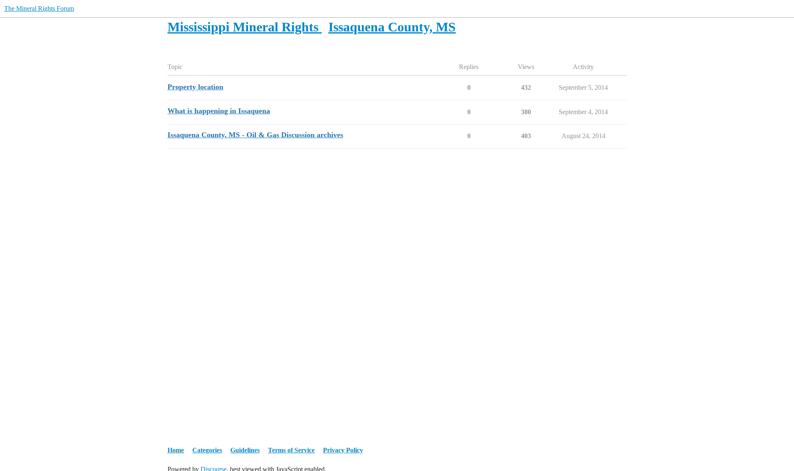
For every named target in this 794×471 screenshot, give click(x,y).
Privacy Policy (343, 450)
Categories (207, 450)
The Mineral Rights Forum (39, 8)
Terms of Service (291, 450)
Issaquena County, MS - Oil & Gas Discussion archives (255, 135)
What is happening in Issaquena (218, 111)
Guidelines (245, 450)
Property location (195, 87)
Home (175, 450)
